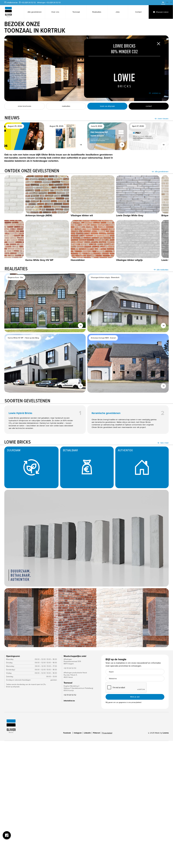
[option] (167, 2)
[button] (9, 617)
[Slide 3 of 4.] (86, 617)
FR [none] (171, 2)
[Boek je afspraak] (7, 835)
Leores (166, 733)
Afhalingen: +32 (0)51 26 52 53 (49, 2)
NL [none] (163, 2)
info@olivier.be (12, 2)
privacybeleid (136, 702)
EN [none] (167, 2)
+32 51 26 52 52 (70, 695)
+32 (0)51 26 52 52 (28, 2)
